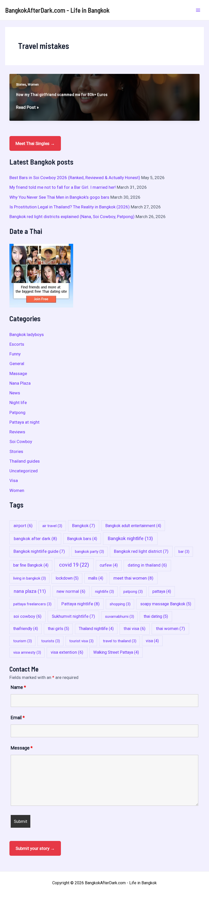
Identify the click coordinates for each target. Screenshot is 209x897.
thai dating (156, 616)
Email (18, 717)
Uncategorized (23, 470)
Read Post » (27, 107)
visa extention (67, 652)
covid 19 (74, 565)
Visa (13, 480)
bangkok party (89, 551)
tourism (22, 641)
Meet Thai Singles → (35, 143)
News (14, 392)
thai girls (58, 628)
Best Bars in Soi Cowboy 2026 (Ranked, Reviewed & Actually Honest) (74, 177)
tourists (50, 641)
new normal (71, 591)
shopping (120, 604)
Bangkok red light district (141, 551)
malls (95, 578)
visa (152, 640)
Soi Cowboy (20, 441)
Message (22, 748)
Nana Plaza (20, 383)
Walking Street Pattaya (116, 652)
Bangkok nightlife (130, 538)
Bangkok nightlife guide (39, 551)
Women (33, 84)
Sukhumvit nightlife (73, 616)
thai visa (135, 628)
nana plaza (30, 591)
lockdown (67, 578)
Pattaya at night (24, 422)
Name (18, 687)
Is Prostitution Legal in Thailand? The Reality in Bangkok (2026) (69, 206)
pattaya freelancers (32, 604)
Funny (15, 353)
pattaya (161, 591)
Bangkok (83, 525)
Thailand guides (24, 461)
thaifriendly (25, 628)
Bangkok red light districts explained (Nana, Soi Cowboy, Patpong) (72, 216)
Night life (18, 402)
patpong (133, 591)
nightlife (104, 591)
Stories (21, 84)
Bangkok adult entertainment (133, 525)
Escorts (16, 344)
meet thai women (133, 578)
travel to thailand (119, 641)
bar (183, 551)
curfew (109, 565)
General (16, 363)
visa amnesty (27, 652)
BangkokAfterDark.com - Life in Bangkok (57, 10)
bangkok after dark (35, 538)
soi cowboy (28, 616)
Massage (18, 373)
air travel (52, 526)
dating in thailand (147, 565)
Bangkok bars (82, 538)
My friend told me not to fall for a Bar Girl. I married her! (62, 187)
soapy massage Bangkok (165, 603)
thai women (170, 628)
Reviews (17, 431)
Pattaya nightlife (80, 603)
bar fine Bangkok (30, 565)
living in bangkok (29, 578)
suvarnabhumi (119, 616)
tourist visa (81, 641)
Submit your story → (35, 848)
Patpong (17, 412)
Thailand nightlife (96, 628)
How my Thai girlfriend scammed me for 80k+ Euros (62, 94)
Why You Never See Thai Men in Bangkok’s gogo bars (59, 197)
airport (23, 525)
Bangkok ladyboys (26, 334)
